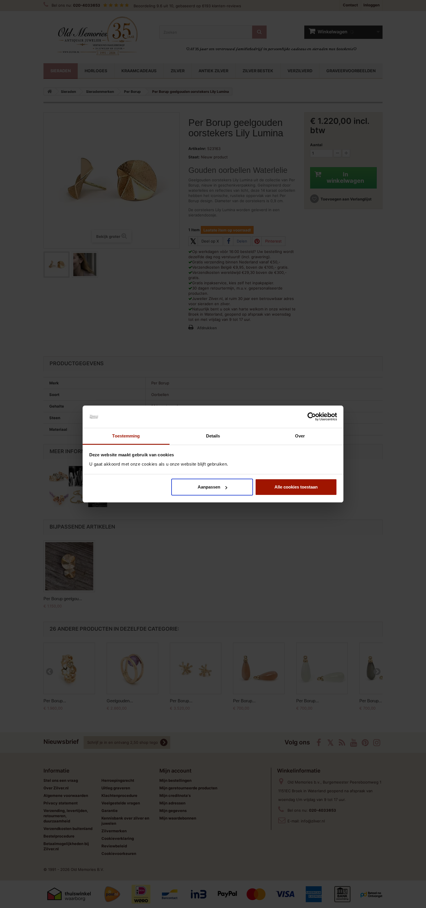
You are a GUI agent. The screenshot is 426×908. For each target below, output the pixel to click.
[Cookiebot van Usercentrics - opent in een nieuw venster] (311, 417)
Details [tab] (213, 435)
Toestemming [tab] (126, 435)
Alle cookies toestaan (296, 486)
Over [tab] (300, 435)
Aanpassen (209, 486)
